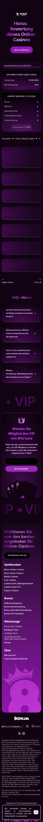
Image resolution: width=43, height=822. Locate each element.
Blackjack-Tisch (11, 630)
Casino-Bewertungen (24, 138)
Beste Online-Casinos (14, 569)
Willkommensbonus (13, 603)
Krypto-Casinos (11, 590)
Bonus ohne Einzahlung (14, 606)
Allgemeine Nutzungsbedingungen (21, 803)
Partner (7, 642)
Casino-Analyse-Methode (15, 659)
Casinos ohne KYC (12, 587)
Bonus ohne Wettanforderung (17, 610)
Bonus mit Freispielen (14, 613)
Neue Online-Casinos (13, 573)
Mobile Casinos (11, 576)
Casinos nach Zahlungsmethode (18, 583)
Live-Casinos (10, 580)
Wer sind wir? (10, 655)
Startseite (6, 138)
